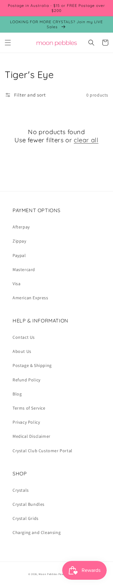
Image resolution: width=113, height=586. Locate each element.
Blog (17, 394)
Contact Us (24, 337)
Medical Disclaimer (32, 436)
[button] (8, 43)
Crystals (21, 490)
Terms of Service (29, 408)
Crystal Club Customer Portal (43, 450)
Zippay (19, 241)
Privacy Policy (26, 422)
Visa (16, 283)
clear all (86, 140)
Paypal (19, 255)
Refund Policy (26, 380)
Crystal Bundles (29, 504)
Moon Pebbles (48, 574)
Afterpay (21, 227)
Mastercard (24, 269)
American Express (30, 298)
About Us (22, 351)
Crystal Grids (26, 518)
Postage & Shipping (32, 365)
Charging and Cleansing (37, 532)
